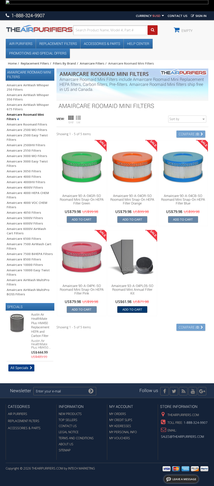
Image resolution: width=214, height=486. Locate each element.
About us (66, 444)
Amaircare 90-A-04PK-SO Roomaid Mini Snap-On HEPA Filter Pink (82, 289)
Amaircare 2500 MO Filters (27, 130)
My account (121, 406)
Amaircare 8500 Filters (24, 259)
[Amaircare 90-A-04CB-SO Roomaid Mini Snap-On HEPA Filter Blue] (182, 166)
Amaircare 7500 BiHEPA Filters (30, 254)
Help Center (138, 44)
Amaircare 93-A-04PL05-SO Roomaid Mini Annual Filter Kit (132, 289)
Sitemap (65, 450)
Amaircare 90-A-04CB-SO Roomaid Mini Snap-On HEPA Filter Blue (183, 199)
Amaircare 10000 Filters (25, 265)
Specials (15, 307)
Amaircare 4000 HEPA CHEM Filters (28, 195)
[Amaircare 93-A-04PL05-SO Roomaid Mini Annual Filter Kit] (132, 256)
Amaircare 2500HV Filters (26, 145)
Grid (70, 122)
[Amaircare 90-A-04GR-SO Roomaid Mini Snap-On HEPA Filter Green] (81, 166)
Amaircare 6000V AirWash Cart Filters (26, 231)
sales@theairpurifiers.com (182, 436)
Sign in (200, 16)
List (78, 122)
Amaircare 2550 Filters (24, 150)
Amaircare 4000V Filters (25, 187)
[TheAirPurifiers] (39, 29)
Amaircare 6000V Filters (25, 223)
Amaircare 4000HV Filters (26, 182)
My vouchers (119, 438)
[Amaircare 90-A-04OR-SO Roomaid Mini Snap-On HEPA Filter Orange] (132, 166)
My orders (117, 414)
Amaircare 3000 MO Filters (27, 156)
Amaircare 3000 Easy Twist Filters (27, 163)
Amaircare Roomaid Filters (27, 124)
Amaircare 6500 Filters (24, 238)
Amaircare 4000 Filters (24, 176)
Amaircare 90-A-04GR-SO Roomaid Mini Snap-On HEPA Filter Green (82, 199)
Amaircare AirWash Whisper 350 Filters (28, 97)
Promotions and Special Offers (37, 53)
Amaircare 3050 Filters (24, 171)
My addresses (120, 426)
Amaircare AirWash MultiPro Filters (28, 282)
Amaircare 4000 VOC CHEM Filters (27, 204)
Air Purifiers (20, 44)
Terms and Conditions (76, 438)
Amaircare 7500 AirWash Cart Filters (29, 246)
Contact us (177, 16)
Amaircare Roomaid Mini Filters (25, 116)
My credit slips (120, 420)
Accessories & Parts (102, 44)
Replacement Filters (58, 44)
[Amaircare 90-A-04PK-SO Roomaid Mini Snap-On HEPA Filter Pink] (81, 256)
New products (70, 414)
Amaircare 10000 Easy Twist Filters (28, 272)
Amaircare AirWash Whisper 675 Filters (28, 107)
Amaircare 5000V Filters (25, 218)
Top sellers (68, 420)
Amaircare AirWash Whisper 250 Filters (28, 87)
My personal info (123, 432)
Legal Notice (69, 432)
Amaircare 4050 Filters (24, 212)
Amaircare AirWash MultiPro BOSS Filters (28, 292)
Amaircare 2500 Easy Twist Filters (27, 137)
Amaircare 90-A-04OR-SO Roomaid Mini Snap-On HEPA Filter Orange (132, 199)
